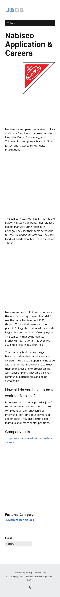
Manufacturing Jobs (21, 520)
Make (16, 576)
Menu (13, 23)
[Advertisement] (30, 124)
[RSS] (30, 587)
